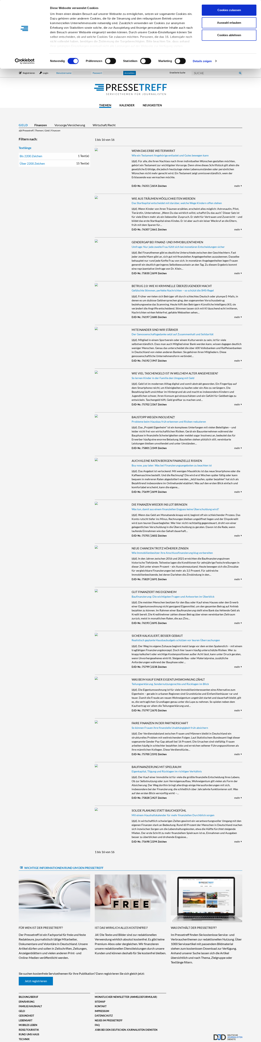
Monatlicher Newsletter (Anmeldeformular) (126, 996)
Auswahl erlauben (229, 22)
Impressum (102, 1011)
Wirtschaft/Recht (104, 125)
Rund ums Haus (29, 1034)
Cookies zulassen (229, 10)
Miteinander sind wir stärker (155, 329)
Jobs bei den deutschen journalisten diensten (126, 1029)
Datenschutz (104, 1015)
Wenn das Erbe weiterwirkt (153, 150)
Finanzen (40, 125)
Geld (23, 125)
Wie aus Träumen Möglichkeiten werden (163, 198)
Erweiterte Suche (177, 72)
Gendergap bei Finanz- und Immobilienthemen (167, 242)
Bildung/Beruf (28, 996)
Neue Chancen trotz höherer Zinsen (160, 548)
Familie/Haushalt (30, 1006)
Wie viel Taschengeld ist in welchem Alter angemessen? (175, 373)
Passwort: (98, 73)
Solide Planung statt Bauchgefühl (159, 810)
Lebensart (25, 1020)
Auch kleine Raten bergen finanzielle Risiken (167, 460)
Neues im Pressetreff (108, 1020)
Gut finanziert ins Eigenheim (154, 592)
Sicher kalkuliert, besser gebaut (157, 635)
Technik (24, 1039)
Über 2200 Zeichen (54, 163)
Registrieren (28, 73)
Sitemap (100, 1001)
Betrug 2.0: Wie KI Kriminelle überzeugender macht (172, 286)
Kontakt (101, 1006)
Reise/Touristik (29, 1029)
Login (45, 73)
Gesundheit (26, 1015)
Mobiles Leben (28, 1025)
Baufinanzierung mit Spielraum (156, 767)
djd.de (228, 1035)
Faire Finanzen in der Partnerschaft (160, 723)
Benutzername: (64, 73)
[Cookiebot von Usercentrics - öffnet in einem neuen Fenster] (24, 61)
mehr (237, 185)
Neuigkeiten (152, 105)
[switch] (110, 61)
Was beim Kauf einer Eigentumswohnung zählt (168, 679)
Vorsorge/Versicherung (69, 125)
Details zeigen (202, 61)
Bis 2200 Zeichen (54, 156)
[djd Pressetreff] (130, 89)
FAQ (97, 1025)
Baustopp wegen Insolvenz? (153, 417)
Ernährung (26, 1001)
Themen (105, 105)
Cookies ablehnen (229, 35)
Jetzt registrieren (36, 981)
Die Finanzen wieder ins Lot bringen (159, 504)
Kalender (127, 105)
